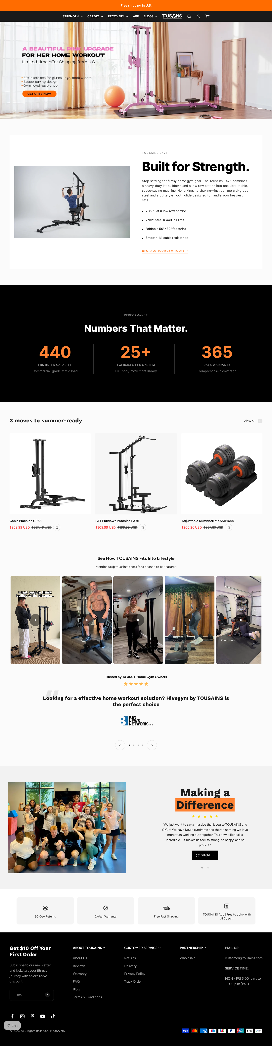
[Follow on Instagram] (22, 1016)
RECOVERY (116, 16)
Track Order (133, 981)
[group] (136, 70)
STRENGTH (71, 16)
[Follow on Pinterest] (32, 1016)
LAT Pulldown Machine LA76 (117, 521)
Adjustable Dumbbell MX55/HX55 (207, 521)
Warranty (80, 974)
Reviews (79, 966)
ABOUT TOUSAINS (88, 948)
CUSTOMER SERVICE (141, 948)
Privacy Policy (134, 974)
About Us (80, 958)
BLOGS (148, 16)
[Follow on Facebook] (12, 1016)
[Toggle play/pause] (35, 620)
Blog (76, 989)
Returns (130, 958)
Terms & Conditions (87, 997)
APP (136, 16)
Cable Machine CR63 (25, 521)
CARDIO (93, 16)
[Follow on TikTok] (53, 1016)
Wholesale (187, 958)
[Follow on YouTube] (42, 1016)
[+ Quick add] (56, 527)
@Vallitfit (205, 855)
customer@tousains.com (243, 958)
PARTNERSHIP (192, 948)
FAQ (76, 981)
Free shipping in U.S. (136, 5)
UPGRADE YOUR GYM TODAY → (165, 250)
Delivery (130, 966)
